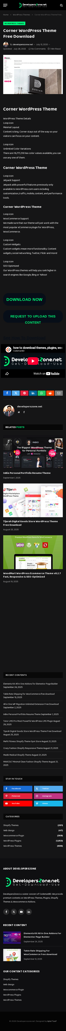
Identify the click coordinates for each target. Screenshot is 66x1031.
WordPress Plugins (12, 841)
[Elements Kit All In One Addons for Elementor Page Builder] (12, 937)
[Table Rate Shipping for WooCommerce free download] (12, 955)
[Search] (61, 5)
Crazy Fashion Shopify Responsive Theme (23, 748)
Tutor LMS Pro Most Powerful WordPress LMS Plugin (28, 721)
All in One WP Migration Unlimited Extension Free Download (31, 704)
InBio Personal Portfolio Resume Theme (27, 473)
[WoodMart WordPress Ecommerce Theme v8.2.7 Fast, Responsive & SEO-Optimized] (33, 552)
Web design (8, 830)
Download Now (24, 299)
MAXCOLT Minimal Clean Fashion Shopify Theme (25, 762)
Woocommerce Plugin (13, 835)
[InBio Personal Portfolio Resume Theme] (33, 452)
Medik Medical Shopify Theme (17, 755)
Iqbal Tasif (51, 1021)
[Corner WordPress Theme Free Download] (33, 74)
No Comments (38, 48)
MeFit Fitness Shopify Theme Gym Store (22, 741)
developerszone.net (23, 44)
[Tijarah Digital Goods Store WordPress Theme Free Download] (33, 500)
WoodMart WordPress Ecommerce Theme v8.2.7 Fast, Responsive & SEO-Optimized (32, 575)
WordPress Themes (14, 23)
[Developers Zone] (33, 5)
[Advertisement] (33, 631)
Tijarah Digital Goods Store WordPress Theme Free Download (30, 523)
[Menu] (5, 5)
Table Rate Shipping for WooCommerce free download (29, 694)
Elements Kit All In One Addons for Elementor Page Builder (30, 684)
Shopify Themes (11, 825)
